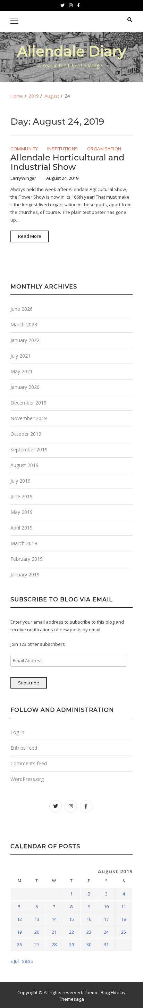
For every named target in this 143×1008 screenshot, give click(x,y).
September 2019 (29, 449)
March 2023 (23, 324)
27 (36, 944)
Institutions (62, 149)
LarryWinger (23, 178)
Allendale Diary (71, 51)
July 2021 (20, 355)
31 (106, 944)
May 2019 (21, 512)
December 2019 (28, 402)
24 (106, 932)
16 (88, 919)
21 (54, 932)
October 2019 (25, 434)
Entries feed (23, 747)
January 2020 (25, 387)
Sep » (27, 961)
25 (123, 932)
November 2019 (28, 418)
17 (106, 919)
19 (19, 932)
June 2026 (21, 309)
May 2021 (21, 371)
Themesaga (71, 999)
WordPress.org (27, 779)
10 (106, 906)
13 (36, 919)
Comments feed (28, 763)
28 (54, 944)
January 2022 (25, 340)
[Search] (130, 19)
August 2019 (24, 465)
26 (19, 944)
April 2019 (21, 527)
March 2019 (23, 543)
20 (36, 932)
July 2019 (20, 480)
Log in (17, 732)
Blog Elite (110, 992)
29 (71, 944)
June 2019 (21, 496)
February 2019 (26, 559)
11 (123, 906)
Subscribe (28, 683)
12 (19, 919)
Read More (29, 236)
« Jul (14, 961)
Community (24, 149)
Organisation (104, 149)
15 (71, 919)
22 (71, 932)
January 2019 (25, 574)
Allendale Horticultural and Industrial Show (67, 162)
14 (54, 919)
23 (88, 932)
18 (123, 919)
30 (88, 944)
